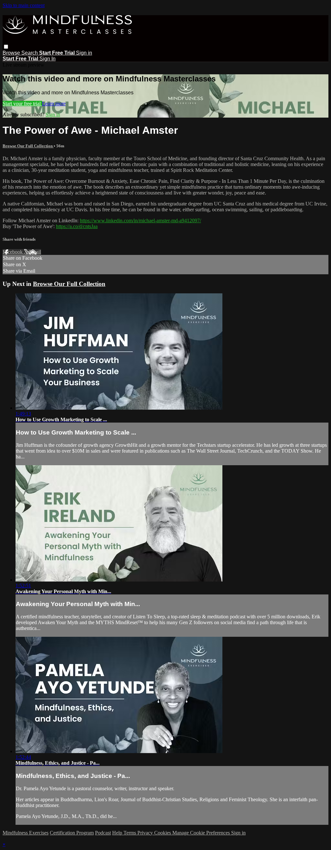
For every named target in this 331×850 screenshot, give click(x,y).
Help (117, 832)
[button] (6, 47)
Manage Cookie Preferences (201, 832)
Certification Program (72, 832)
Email (35, 252)
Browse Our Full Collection (28, 145)
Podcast (103, 832)
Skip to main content (24, 5)
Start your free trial (22, 103)
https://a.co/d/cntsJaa (77, 226)
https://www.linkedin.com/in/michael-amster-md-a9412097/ (140, 220)
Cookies (163, 832)
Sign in (84, 53)
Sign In (47, 58)
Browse (12, 53)
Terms (130, 832)
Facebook (13, 252)
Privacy (145, 832)
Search (30, 53)
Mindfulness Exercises (25, 832)
